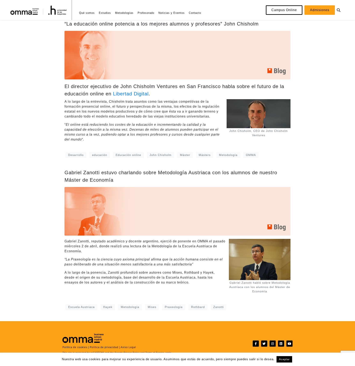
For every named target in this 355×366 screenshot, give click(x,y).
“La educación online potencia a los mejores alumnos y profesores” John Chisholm (162, 24)
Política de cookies (74, 347)
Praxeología (174, 307)
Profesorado (146, 12)
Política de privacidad (104, 347)
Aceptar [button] (284, 359)
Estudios (105, 12)
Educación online (128, 155)
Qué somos (87, 12)
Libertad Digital (131, 93)
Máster (185, 155)
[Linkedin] (281, 343)
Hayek (107, 307)
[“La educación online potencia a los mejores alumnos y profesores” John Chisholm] (177, 55)
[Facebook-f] (256, 343)
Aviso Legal (128, 347)
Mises (152, 307)
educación (99, 155)
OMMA (251, 155)
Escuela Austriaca (81, 307)
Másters (205, 155)
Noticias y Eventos (171, 12)
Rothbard (198, 307)
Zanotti (218, 307)
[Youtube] (289, 343)
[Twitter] (264, 343)
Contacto (195, 12)
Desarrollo (76, 155)
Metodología (228, 155)
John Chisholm (161, 155)
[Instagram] (273, 343)
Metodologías (124, 12)
